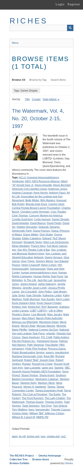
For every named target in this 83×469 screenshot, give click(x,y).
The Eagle (54, 394)
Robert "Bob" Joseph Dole (39, 360)
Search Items (58, 79)
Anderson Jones (57, 188)
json (43, 436)
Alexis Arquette (43, 185)
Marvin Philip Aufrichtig (49, 318)
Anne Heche (40, 192)
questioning (62, 352)
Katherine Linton (52, 295)
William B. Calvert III (23, 417)
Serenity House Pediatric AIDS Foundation (36, 371)
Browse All (18, 79)
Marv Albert (28, 318)
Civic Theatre (58, 211)
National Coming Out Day (43, 329)
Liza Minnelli (38, 314)
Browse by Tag (37, 79)
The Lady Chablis (55, 398)
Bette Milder (32, 200)
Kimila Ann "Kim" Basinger (43, 306)
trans (31, 409)
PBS (61, 344)
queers (50, 352)
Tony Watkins (19, 409)
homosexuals (38, 268)
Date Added (50, 99)
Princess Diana (57, 348)
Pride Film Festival (36, 348)
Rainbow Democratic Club (27, 356)
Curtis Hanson (42, 219)
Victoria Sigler (20, 413)
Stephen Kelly (28, 382)
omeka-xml (53, 436)
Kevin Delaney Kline (24, 303)
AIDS (28, 181)
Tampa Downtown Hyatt (49, 390)
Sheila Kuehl (46, 375)
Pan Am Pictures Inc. (24, 341)
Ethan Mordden (21, 246)
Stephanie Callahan (46, 379)
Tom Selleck (60, 405)
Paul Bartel (51, 344)
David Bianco (38, 223)
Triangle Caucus (60, 409)
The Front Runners (32, 398)
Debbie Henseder (27, 227)
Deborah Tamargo (49, 227)
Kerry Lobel (62, 299)
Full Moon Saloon (57, 246)
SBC (67, 367)
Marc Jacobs (54, 314)
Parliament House (47, 341)
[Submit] (70, 28)
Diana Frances (41, 230)
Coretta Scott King (22, 219)
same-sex (47, 367)
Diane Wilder (30, 234)
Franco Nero (38, 246)
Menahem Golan (49, 322)
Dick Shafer (46, 234)
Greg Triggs (27, 261)
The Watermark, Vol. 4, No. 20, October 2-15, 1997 (38, 118)
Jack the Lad (44, 280)
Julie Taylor (18, 295)
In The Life (30, 280)
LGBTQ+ (42, 310)
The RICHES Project (22, 455)
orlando (50, 333)
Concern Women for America (45, 215)
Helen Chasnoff (30, 265)
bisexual (61, 200)
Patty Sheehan (35, 344)
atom (15, 436)
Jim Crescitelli (29, 291)
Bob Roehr (18, 204)
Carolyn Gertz (56, 204)
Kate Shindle (33, 295)
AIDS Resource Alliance (46, 181)
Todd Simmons (30, 405)
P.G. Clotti (46, 337)
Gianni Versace (53, 257)
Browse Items (40, 459)
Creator (36, 99)
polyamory (18, 348)
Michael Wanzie (46, 325)
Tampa (51, 386)
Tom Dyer (46, 405)
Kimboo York (19, 306)
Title (27, 99)
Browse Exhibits (19, 463)
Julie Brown (60, 291)
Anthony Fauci (57, 192)
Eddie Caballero (31, 238)
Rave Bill (49, 356)
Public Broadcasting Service (28, 352)
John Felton (45, 291)
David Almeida (20, 223)
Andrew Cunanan (22, 192)
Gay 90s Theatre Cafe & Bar (33, 249)
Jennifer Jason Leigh (35, 287)
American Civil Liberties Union (29, 188)
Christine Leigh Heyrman (34, 211)
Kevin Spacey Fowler (49, 303)
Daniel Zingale (60, 219)
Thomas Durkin (54, 402)
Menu (15, 42)
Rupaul (26, 363)
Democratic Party (22, 230)
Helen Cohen (48, 265)
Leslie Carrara (20, 310)
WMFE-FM (42, 417)
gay (14, 249)
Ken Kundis (48, 299)
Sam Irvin (17, 367)
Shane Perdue (29, 375)
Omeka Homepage (50, 455)
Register (73, 4)
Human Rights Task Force (48, 276)
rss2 (63, 436)
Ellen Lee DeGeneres (56, 242)
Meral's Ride (28, 325)
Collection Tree (19, 459)
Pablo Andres (61, 337)
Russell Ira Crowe (42, 363)
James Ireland (28, 284)
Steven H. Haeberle (34, 386)
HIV (60, 265)
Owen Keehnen (31, 337)
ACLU (22, 177)
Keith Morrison (31, 299)
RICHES (29, 20)
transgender (43, 409)
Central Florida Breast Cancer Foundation (36, 207)
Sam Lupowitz (32, 367)
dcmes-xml (33, 436)
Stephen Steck (46, 382)
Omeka (68, 463)
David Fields (54, 223)
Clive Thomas (20, 215)
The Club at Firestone (34, 394)
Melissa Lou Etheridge (25, 322)
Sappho (58, 367)
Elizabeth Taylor (33, 242)
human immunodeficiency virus (39, 272)
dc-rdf (22, 436)
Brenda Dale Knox (36, 204)
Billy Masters (47, 200)
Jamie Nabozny (47, 284)
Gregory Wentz (44, 261)
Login (60, 4)
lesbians (64, 306)
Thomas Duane (35, 402)
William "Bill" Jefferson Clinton (46, 413)
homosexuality (20, 268)
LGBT (33, 310)
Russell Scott (61, 363)
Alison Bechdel (61, 185)
